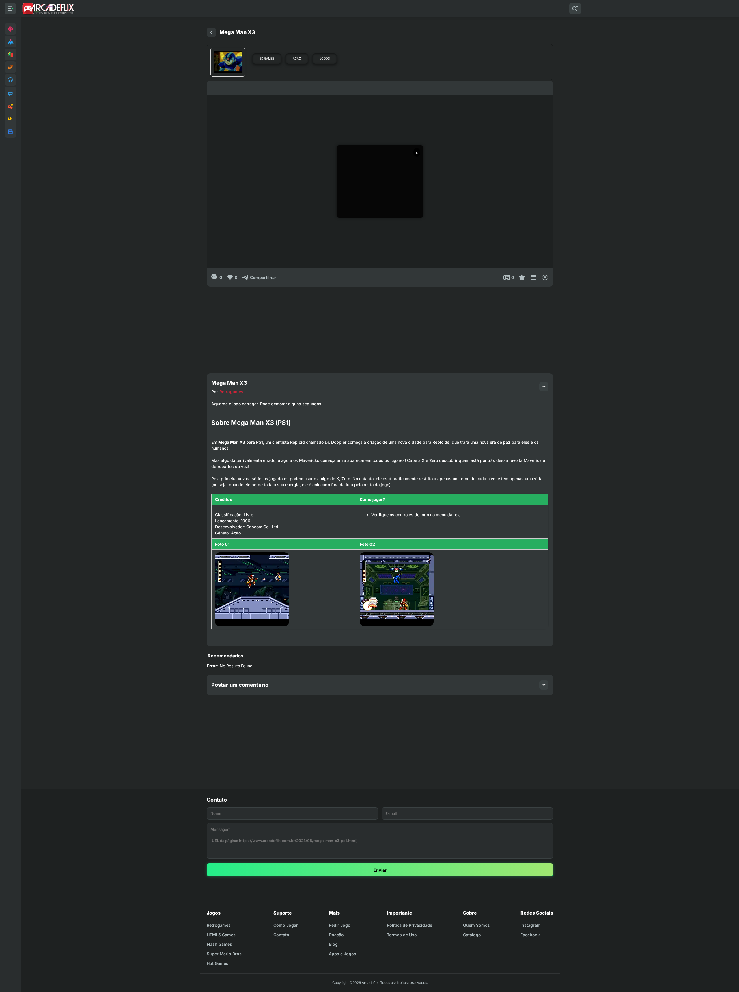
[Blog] (10, 106)
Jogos (325, 58)
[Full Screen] (545, 277)
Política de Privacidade (409, 925)
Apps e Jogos (342, 953)
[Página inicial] (211, 32)
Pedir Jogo (339, 925)
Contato (281, 934)
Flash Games (219, 944)
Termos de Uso (402, 934)
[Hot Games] (10, 119)
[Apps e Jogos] (10, 132)
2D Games (267, 58)
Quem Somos (476, 925)
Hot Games (217, 963)
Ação (297, 58)
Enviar (380, 869)
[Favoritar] (521, 277)
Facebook (530, 934)
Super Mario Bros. (225, 953)
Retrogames (231, 391)
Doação (336, 934)
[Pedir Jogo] (10, 93)
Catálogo (472, 934)
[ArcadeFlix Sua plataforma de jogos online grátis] (48, 9)
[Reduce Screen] (533, 277)
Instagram (530, 925)
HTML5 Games (221, 934)
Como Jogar (285, 925)
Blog (333, 944)
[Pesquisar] (575, 8)
